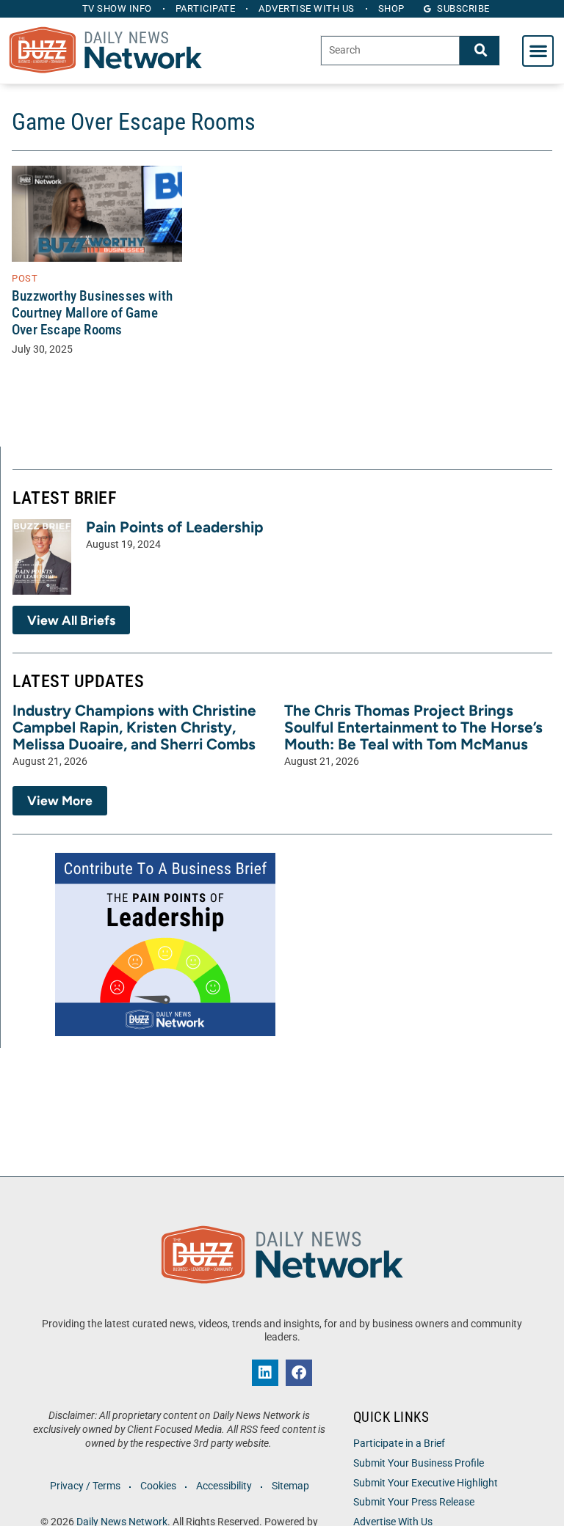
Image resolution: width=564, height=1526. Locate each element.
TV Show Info (117, 8)
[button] (538, 51)
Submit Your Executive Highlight (425, 1483)
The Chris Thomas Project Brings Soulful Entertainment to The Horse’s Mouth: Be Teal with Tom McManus (413, 727)
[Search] (479, 50)
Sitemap (290, 1486)
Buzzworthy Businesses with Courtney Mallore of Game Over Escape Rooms (92, 312)
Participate (206, 8)
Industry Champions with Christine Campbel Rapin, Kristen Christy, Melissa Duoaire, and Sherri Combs (134, 727)
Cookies (158, 1486)
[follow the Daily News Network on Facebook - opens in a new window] (299, 1373)
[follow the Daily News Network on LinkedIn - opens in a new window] (265, 1373)
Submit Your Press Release (413, 1502)
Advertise (306, 8)
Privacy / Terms (85, 1486)
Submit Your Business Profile (418, 1463)
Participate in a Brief (399, 1443)
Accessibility (224, 1486)
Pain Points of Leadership (175, 527)
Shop (391, 8)
